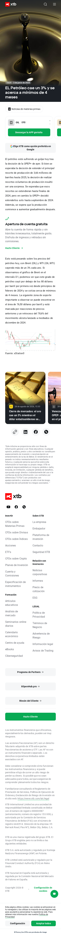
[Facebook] (36, 432)
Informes (38, 580)
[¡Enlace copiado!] (15, 432)
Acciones (10, 545)
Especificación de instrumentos (15, 584)
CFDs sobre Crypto (16, 558)
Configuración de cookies (43, 889)
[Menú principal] (54, 4)
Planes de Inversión (16, 565)
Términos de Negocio (40, 625)
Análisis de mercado (11, 613)
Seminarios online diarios (15, 623)
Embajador (39, 528)
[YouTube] (8, 507)
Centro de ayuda (14, 642)
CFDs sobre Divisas (16, 532)
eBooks (9, 649)
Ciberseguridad (14, 655)
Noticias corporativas (40, 572)
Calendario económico (11, 634)
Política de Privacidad (39, 614)
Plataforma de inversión (41, 537)
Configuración (17, 923)
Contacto (38, 545)
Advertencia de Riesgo (41, 635)
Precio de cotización (39, 589)
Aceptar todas (43, 923)
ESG (35, 597)
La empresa (39, 522)
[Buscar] (45, 4)
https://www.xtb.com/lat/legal (33, 798)
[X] (46, 432)
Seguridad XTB (41, 552)
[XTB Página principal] (9, 4)
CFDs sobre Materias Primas (14, 523)
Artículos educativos (11, 602)
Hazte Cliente (30, 716)
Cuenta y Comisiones (12, 573)
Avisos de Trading (43, 650)
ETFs (8, 552)
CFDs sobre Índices (16, 539)
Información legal (43, 644)
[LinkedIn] (25, 432)
